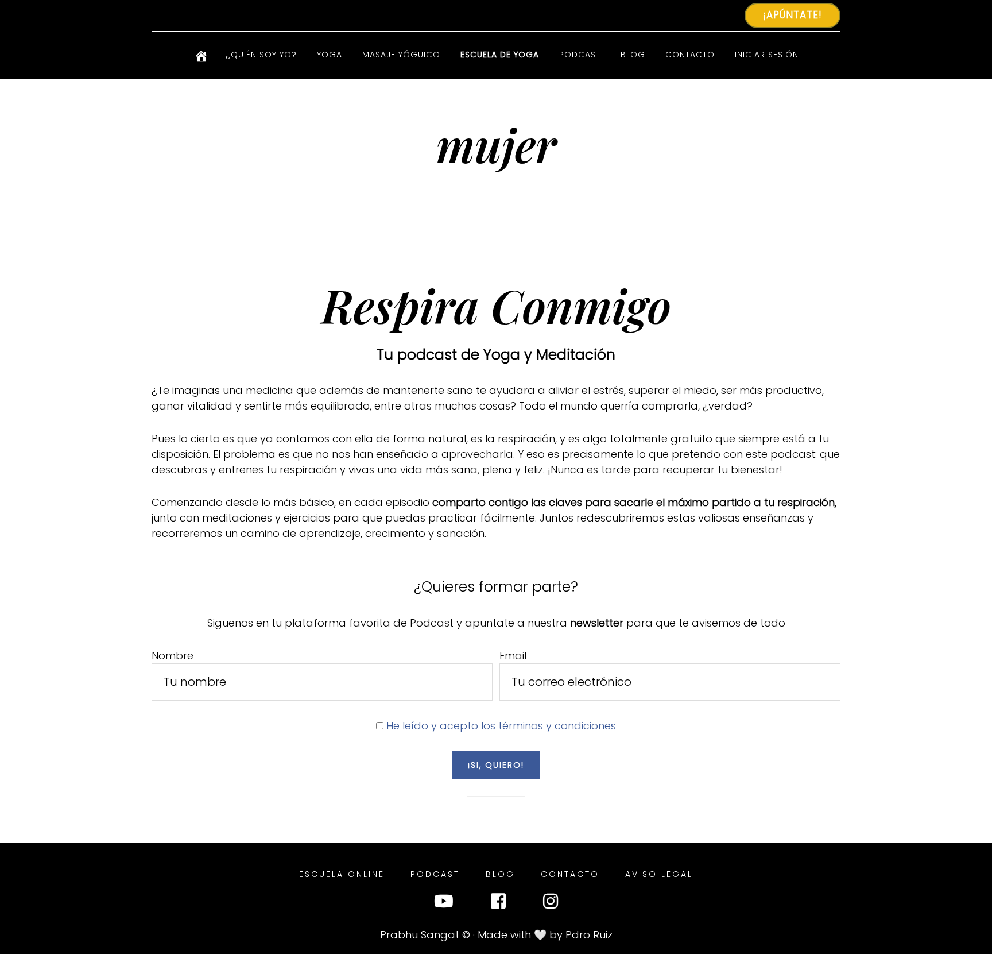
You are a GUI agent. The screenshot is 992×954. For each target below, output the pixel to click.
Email (512, 655)
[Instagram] (550, 904)
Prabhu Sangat (419, 935)
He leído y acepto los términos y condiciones (501, 726)
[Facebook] (498, 904)
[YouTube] (444, 904)
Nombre (172, 655)
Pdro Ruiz (589, 935)
